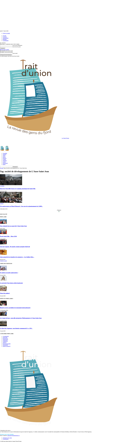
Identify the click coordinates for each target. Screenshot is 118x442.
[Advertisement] (25, 142)
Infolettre (5, 39)
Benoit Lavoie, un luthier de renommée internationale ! (15, 307)
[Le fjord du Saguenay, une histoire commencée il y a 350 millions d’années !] (3, 325)
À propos (5, 36)
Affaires (4, 154)
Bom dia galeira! (5, 293)
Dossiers (4, 158)
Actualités (5, 153)
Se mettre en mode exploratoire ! (9, 272)
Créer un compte (6, 33)
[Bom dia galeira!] (3, 290)
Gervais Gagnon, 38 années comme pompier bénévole (15, 246)
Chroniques (5, 163)
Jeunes (4, 157)
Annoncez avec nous (7, 437)
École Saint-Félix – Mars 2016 (8, 236)
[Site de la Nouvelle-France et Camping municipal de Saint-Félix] (11, 184)
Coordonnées (5, 40)
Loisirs (4, 161)
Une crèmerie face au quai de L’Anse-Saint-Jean (13, 226)
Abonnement (5, 38)
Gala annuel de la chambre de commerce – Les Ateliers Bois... (17, 257)
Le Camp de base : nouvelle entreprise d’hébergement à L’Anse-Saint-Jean (21, 318)
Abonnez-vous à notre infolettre (7, 434)
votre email (15, 53)
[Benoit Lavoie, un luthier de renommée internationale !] (3, 305)
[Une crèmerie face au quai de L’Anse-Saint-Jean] (3, 223)
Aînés (4, 155)
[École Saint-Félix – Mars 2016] (3, 233)
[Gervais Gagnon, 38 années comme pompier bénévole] (3, 244)
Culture (4, 159)
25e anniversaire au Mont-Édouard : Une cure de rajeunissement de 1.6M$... (21, 206)
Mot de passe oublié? (4, 49)
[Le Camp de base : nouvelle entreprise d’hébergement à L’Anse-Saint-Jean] (3, 315)
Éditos (4, 164)
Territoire (5, 160)
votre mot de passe (17, 46)
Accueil (4, 35)
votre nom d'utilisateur (17, 45)
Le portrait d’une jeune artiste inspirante (11, 283)
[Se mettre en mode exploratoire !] (3, 270)
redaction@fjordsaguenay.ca (13, 435)
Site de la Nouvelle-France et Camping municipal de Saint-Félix (17, 188)
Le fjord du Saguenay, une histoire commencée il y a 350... (16, 328)
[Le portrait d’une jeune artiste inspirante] (3, 280)
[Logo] (2, 151)
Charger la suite (3, 260)
